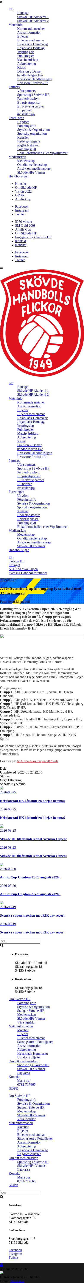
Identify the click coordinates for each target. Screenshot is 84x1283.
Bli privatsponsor (28, 102)
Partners (14, 87)
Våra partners (26, 91)
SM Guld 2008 (25, 225)
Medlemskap (17, 157)
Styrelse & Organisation (33, 129)
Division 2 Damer (29, 71)
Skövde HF (16, 561)
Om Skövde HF (26, 187)
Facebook (21, 206)
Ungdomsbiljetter (29, 1057)
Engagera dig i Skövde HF (33, 237)
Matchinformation (21, 1026)
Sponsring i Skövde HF (33, 95)
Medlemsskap (26, 1014)
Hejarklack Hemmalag (32, 44)
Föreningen (16, 118)
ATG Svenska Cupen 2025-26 (37, 761)
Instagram (21, 210)
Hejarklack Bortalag (31, 48)
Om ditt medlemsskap (32, 164)
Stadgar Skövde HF (30, 1010)
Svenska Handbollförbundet (28, 573)
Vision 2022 (23, 191)
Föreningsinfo (26, 126)
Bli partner (24, 110)
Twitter (20, 214)
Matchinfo (16, 25)
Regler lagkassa (28, 145)
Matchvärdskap (27, 60)
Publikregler (25, 56)
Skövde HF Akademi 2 (33, 21)
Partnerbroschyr (28, 98)
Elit (11, 9)
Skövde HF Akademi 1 (33, 17)
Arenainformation (29, 32)
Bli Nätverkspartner (30, 106)
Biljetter (22, 36)
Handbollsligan (19, 176)
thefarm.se (17, 1281)
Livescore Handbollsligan (34, 79)
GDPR (20, 195)
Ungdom (23, 122)
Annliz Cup (23, 199)
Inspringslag (25, 52)
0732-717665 (26, 1084)
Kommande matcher (31, 28)
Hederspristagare (28, 141)
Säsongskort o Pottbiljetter (35, 1042)
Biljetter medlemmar (31, 40)
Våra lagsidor (26, 1022)
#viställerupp (26, 114)
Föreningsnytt (26, 149)
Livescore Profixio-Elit (32, 83)
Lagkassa (23, 1073)
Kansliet (22, 137)
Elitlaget (22, 13)
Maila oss (23, 1080)
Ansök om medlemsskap (34, 168)
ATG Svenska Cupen (23, 569)
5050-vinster (23, 221)
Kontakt (20, 183)
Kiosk (21, 67)
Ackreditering (26, 63)
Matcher (22, 1030)
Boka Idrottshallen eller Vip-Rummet (42, 153)
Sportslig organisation (32, 133)
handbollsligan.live (30, 75)
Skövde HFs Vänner (31, 172)
